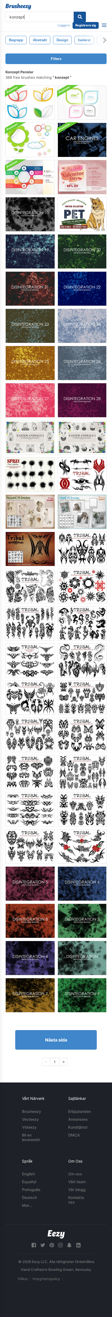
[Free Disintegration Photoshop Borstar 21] (30, 288)
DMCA (74, 1135)
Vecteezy (30, 1119)
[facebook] (34, 1245)
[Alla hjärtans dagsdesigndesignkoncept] (82, 177)
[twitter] (42, 1245)
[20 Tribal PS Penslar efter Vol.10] (30, 772)
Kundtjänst (78, 1127)
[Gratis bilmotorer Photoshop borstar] (82, 140)
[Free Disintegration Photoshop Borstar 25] (30, 363)
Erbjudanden (79, 1111)
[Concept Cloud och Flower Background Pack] (30, 140)
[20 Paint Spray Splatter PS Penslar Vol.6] (30, 474)
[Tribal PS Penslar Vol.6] (82, 586)
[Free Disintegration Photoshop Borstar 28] (82, 400)
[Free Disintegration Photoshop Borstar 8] (30, 921)
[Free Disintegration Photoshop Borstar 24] (82, 326)
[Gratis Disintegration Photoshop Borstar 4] (30, 958)
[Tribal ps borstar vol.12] (30, 623)
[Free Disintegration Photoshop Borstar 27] (30, 400)
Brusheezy (31, 1111)
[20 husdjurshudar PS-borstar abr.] (82, 214)
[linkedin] (78, 1245)
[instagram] (60, 1245)
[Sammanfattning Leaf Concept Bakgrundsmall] (82, 103)
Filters (56, 59)
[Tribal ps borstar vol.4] (30, 697)
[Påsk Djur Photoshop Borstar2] (30, 437)
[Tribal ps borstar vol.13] (30, 846)
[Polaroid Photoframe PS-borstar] (82, 512)
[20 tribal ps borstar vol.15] (30, 809)
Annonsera (78, 1119)
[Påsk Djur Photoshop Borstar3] (82, 437)
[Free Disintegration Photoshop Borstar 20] (82, 251)
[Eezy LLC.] (56, 1234)
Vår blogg (77, 1189)
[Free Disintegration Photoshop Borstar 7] (30, 995)
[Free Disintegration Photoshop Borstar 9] (82, 995)
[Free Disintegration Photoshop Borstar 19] (30, 251)
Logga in (64, 25)
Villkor (23, 1279)
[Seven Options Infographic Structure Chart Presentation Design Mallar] (30, 177)
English (28, 1174)
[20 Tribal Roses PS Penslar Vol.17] (82, 846)
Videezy (29, 1127)
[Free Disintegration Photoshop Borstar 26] (82, 363)
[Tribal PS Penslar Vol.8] (30, 735)
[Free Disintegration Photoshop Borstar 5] (30, 883)
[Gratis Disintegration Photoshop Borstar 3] (82, 921)
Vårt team (77, 1181)
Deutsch (29, 1197)
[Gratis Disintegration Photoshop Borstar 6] (82, 883)
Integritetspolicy (46, 1279)
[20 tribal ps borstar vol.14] (82, 772)
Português (31, 1189)
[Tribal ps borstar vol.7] (82, 697)
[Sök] (80, 17)
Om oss (75, 1174)
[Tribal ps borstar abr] (82, 549)
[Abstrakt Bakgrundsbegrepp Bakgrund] (30, 103)
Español (29, 1181)
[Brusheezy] (18, 7)
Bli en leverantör (31, 1137)
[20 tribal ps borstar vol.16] (30, 660)
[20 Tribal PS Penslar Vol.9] (82, 735)
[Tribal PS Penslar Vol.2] (30, 586)
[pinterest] (51, 1245)
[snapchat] (69, 1245)
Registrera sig (85, 25)
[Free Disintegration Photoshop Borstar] (82, 958)
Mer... (27, 1205)
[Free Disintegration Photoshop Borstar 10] (30, 214)
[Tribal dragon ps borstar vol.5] (82, 660)
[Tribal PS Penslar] (30, 549)
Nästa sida (56, 1040)
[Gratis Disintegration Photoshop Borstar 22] (82, 288)
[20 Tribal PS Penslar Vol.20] (82, 474)
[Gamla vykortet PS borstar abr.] (30, 512)
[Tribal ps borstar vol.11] (82, 623)
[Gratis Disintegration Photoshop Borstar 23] (30, 326)
